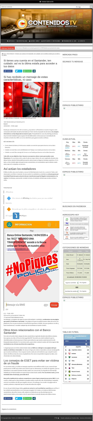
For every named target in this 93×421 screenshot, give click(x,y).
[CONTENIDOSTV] (46, 23)
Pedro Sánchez (34, 131)
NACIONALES (10, 54)
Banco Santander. (18, 174)
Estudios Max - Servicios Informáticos (82, 418)
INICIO (3, 41)
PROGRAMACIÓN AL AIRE (69, 41)
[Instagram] (78, 7)
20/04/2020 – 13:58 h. (11, 126)
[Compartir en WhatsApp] (27, 71)
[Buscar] (91, 7)
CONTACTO (82, 41)
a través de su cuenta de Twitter (46, 172)
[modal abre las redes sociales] (34, 71)
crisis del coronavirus (22, 129)
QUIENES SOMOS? (35, 41)
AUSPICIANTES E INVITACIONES (51, 41)
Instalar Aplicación (47, 1)
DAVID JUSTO (21, 122)
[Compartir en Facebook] (8, 71)
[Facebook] (76, 7)
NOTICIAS (11, 41)
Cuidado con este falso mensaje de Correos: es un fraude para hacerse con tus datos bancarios (30, 152)
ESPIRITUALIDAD (22, 41)
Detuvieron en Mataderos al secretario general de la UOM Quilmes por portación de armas (37, 48)
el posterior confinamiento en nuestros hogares (41, 129)
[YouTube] (80, 7)
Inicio (4, 54)
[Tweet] (18, 71)
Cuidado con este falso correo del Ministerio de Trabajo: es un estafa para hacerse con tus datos (30, 150)
